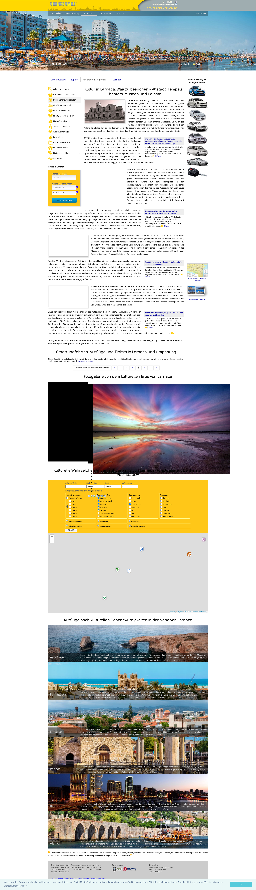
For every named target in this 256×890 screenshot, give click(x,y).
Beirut (54, 806)
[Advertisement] (104, 185)
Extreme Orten (105, 13)
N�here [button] (23, 886)
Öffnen (158, 156)
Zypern (74, 79)
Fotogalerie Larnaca (197, 299)
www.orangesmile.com (87, 361)
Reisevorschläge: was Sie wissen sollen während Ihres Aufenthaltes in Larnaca (161, 212)
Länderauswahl (58, 79)
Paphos (55, 769)
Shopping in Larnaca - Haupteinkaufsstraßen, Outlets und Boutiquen (163, 263)
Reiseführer (89, 13)
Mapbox (180, 612)
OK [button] (241, 884)
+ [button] (52, 536)
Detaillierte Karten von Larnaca (197, 280)
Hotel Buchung (56, 13)
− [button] (52, 540)
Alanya (55, 843)
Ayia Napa (57, 657)
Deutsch (199, 64)
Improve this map (201, 612)
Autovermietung (72, 13)
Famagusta (58, 694)
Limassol (56, 731)
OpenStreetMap (190, 612)
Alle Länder (201, 13)
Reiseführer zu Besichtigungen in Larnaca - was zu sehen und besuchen (164, 313)
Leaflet (172, 612)
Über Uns (121, 13)
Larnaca (117, 79)
